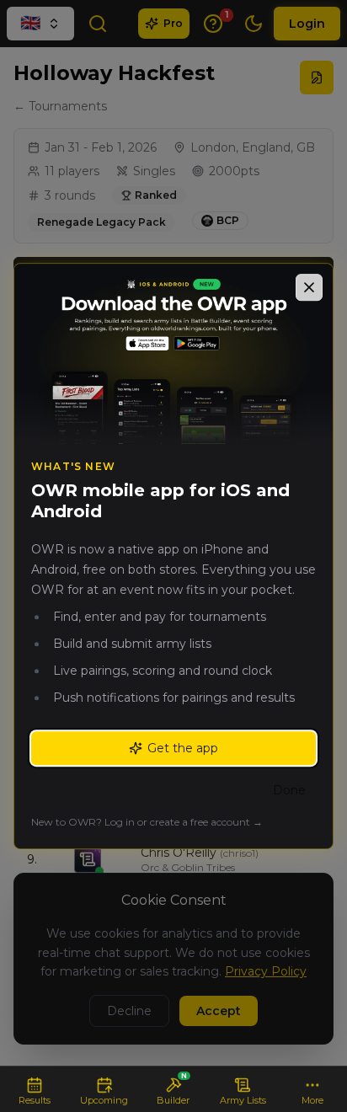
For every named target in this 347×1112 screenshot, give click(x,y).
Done (289, 790)
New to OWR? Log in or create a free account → (147, 821)
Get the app (182, 748)
